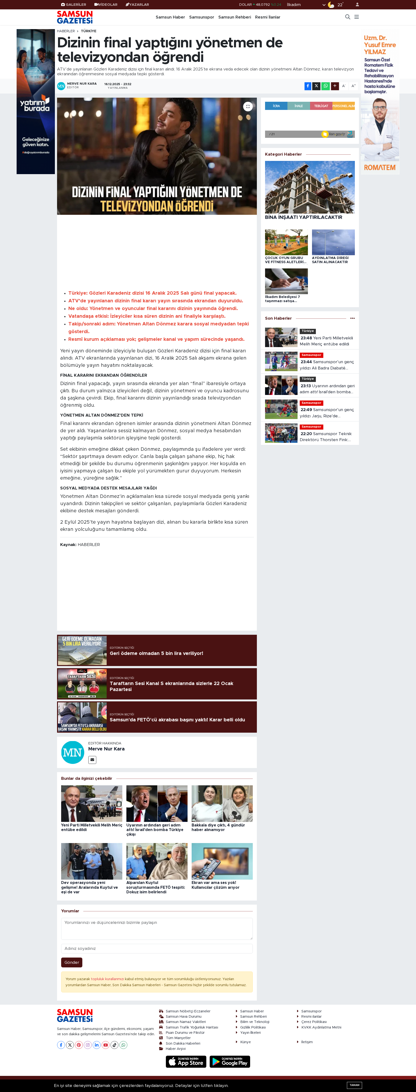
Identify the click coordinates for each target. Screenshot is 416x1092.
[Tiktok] (114, 1045)
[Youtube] (106, 1045)
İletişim (307, 1042)
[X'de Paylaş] (316, 86)
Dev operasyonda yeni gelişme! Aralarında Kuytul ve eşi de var (89, 887)
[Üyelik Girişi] (355, 4)
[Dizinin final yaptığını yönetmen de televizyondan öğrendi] (157, 156)
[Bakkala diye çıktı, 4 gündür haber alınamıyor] (222, 803)
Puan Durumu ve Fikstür (185, 1033)
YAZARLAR (139, 4)
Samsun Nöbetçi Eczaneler (188, 1011)
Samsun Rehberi (234, 17)
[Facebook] (61, 1045)
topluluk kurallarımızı (108, 979)
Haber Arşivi (176, 1049)
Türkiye (88, 31)
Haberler (66, 31)
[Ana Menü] (356, 17)
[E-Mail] (92, 760)
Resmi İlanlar (267, 17)
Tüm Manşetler (178, 1038)
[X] (70, 1045)
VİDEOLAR (107, 4)
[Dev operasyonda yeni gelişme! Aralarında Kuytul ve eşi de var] (91, 861)
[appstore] (187, 1062)
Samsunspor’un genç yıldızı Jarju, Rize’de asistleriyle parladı (327, 413)
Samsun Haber (170, 17)
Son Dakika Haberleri (183, 1043)
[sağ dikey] (380, 101)
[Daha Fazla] (335, 86)
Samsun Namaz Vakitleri (186, 1022)
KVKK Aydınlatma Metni (321, 1027)
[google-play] (230, 1062)
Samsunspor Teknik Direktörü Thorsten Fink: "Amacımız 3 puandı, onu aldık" (326, 437)
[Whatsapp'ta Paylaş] (325, 86)
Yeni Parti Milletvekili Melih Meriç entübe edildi (326, 341)
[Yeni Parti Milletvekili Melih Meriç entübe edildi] (91, 803)
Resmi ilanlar (311, 1016)
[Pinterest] (79, 1045)
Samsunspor (201, 17)
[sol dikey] (36, 101)
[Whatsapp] (123, 1045)
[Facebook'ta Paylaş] (308, 86)
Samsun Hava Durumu (184, 1016)
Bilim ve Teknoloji (254, 1022)
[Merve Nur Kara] (72, 752)
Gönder (72, 962)
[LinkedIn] (97, 1045)
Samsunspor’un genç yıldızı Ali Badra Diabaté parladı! (327, 365)
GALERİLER (76, 4)
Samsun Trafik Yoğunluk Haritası (192, 1027)
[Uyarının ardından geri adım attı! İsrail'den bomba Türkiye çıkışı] (157, 803)
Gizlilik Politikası (253, 1027)
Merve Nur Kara (106, 749)
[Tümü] (352, 318)
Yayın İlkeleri (250, 1033)
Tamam (354, 1085)
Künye (245, 1042)
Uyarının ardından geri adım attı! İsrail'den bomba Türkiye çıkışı (154, 829)
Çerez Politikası (314, 1022)
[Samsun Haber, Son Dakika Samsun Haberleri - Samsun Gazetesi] (75, 17)
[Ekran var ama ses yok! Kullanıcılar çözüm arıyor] (222, 861)
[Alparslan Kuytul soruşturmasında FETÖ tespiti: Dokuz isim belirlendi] (157, 861)
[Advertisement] (157, 251)
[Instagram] (88, 1045)
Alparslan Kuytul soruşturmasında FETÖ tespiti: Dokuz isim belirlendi (155, 887)
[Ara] (347, 17)
